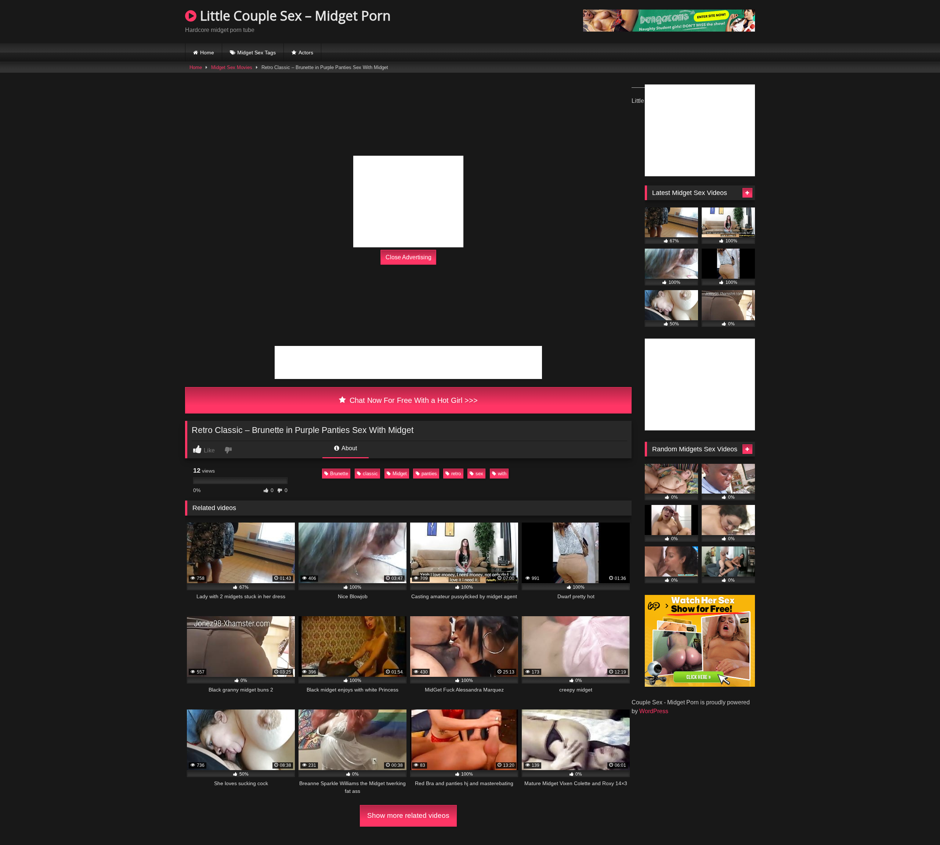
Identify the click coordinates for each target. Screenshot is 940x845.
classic (370, 473)
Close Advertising (408, 257)
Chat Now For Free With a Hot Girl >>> (412, 400)
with (502, 473)
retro (456, 473)
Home (207, 52)
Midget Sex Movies (231, 67)
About (348, 448)
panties (429, 473)
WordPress (653, 711)
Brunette (339, 473)
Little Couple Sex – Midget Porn (293, 16)
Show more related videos (408, 815)
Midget (400, 473)
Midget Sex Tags (256, 52)
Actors (306, 52)
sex (479, 473)
